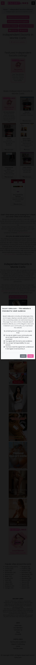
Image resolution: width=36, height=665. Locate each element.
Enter (30, 356)
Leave (23, 356)
